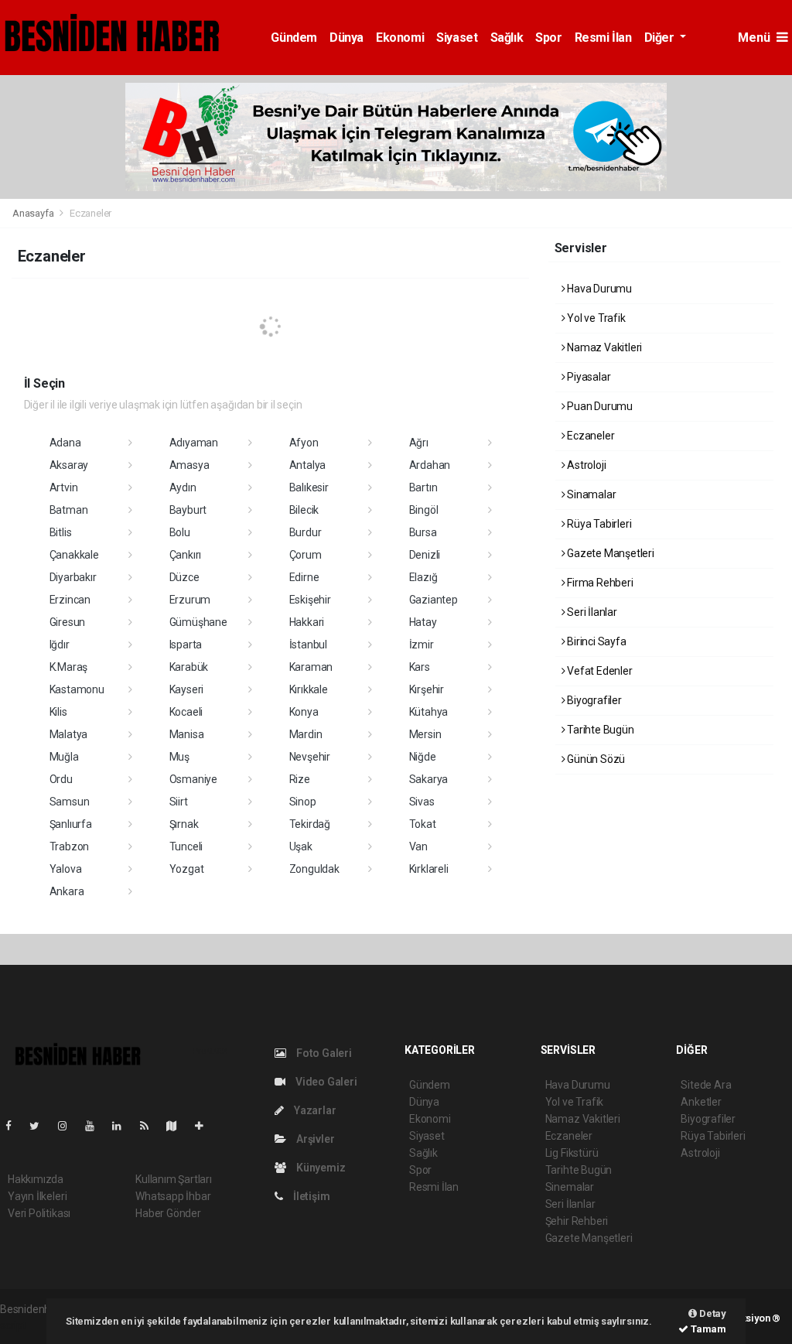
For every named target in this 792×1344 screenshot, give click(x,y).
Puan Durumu (599, 406)
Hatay (423, 622)
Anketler (701, 1102)
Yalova (66, 869)
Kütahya (429, 712)
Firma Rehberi (599, 582)
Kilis (58, 712)
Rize (299, 779)
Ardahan (430, 465)
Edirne (304, 577)
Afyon (304, 442)
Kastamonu (77, 689)
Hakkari (307, 622)
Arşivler (314, 1139)
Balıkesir (309, 487)
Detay (711, 1313)
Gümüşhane (198, 622)
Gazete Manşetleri (609, 553)
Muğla (64, 757)
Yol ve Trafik (595, 318)
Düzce (184, 577)
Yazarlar (314, 1110)
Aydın (182, 487)
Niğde (422, 757)
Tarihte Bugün (599, 729)
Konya (304, 712)
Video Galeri (325, 1082)
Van (418, 846)
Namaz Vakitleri (603, 347)
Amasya (189, 465)
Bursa (423, 532)
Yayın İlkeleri (37, 1196)
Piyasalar (587, 377)
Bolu (179, 532)
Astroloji (585, 465)
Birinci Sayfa (595, 641)
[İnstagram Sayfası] (69, 1126)
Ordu (61, 779)
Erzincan (70, 599)
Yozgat (186, 869)
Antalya (307, 465)
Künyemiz (319, 1167)
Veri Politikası (39, 1213)
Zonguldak (314, 869)
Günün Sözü (595, 759)
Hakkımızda (35, 1179)
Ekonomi (400, 37)
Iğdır (60, 644)
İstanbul (308, 644)
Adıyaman (193, 442)
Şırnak (184, 824)
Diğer (661, 37)
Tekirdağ (309, 824)
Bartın (423, 487)
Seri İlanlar (591, 612)
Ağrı (418, 442)
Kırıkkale (308, 689)
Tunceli (186, 846)
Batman (69, 510)
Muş (179, 757)
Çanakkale (74, 555)
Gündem (294, 37)
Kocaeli (186, 712)
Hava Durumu (598, 288)
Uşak (300, 846)
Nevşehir (309, 757)
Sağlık (507, 37)
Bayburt (188, 510)
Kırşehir (426, 689)
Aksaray (69, 465)
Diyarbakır (73, 577)
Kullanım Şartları (173, 1179)
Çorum (305, 555)
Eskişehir (310, 599)
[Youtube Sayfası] (96, 1126)
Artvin (64, 487)
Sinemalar (569, 1187)
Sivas (422, 801)
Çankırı (185, 555)
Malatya (69, 734)
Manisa (186, 734)
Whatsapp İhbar (172, 1196)
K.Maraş (69, 667)
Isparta (186, 644)
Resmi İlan (603, 37)
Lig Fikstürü (572, 1153)
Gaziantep (433, 599)
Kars (419, 667)
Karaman (311, 667)
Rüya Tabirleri (598, 524)
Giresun (68, 622)
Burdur (305, 532)
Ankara (67, 891)
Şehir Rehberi (577, 1221)
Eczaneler (589, 435)
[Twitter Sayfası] (40, 1126)
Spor (548, 37)
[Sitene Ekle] (205, 1126)
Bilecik (304, 510)
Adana (65, 442)
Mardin (306, 734)
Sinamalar (590, 494)
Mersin (425, 734)
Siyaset (456, 37)
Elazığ (423, 577)
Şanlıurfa (71, 824)
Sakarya (429, 779)
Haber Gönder (168, 1213)
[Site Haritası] (177, 1126)
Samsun (70, 801)
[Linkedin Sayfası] (123, 1126)
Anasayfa (34, 213)
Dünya (346, 37)
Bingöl (424, 510)
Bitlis (61, 532)
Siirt (178, 801)
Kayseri (186, 689)
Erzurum (190, 599)
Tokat (422, 824)
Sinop (302, 801)
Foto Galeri (323, 1053)
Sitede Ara (706, 1085)
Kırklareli (429, 869)
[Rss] (150, 1126)
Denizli (425, 555)
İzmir (421, 644)
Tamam (707, 1329)
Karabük (189, 667)
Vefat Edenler (598, 671)
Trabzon (70, 846)
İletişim (310, 1196)
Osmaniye (193, 779)
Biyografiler (593, 700)
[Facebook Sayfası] (14, 1126)
